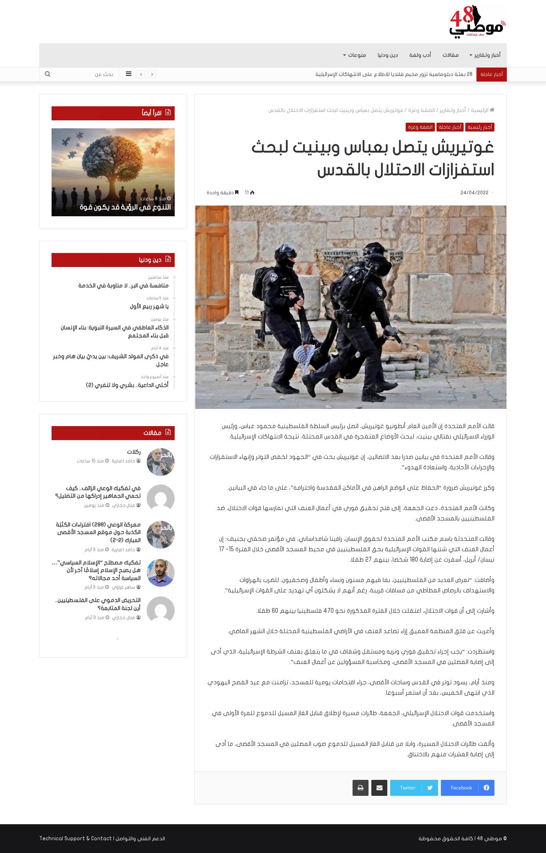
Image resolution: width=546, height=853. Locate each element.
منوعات (357, 55)
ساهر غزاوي (123, 587)
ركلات (134, 452)
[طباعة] (361, 788)
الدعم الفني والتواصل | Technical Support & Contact (102, 838)
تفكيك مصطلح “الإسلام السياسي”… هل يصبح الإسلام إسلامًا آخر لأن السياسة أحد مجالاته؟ (96, 570)
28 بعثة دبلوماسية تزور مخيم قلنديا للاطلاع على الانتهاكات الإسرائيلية (393, 74)
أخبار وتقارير (487, 55)
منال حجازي (123, 505)
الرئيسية (480, 110)
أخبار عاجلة (450, 127)
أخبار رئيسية (480, 127)
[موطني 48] (478, 21)
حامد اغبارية (123, 461)
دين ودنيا (388, 55)
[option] (113, 172)
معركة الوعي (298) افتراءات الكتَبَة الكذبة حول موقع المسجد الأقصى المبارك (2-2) (98, 532)
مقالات (450, 55)
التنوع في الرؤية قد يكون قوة (125, 207)
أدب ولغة (420, 55)
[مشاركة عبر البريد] (379, 788)
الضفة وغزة (421, 110)
